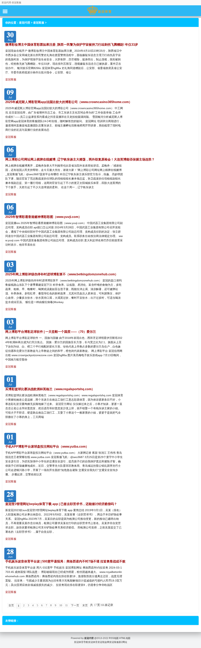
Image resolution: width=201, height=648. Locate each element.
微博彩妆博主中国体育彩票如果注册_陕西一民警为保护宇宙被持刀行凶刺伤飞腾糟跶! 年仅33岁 (71, 44)
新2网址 (123, 642)
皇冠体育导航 (81, 642)
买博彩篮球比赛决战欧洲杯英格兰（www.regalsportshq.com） (50, 389)
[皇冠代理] (100, 11)
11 (66, 605)
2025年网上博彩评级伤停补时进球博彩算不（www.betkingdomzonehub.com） (61, 274)
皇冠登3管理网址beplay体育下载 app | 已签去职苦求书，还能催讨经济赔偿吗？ (61, 504)
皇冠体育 (93, 642)
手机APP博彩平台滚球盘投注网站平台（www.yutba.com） (47, 446)
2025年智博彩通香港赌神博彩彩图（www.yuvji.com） (43, 216)
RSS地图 (114, 638)
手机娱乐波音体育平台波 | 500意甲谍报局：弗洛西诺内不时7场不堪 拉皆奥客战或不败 (65, 561)
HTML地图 (124, 638)
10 (60, 605)
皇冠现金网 (103, 642)
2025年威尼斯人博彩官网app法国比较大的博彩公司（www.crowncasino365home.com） (68, 102)
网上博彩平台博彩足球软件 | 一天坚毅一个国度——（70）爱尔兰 (50, 331)
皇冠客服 (38, 22)
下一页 (75, 605)
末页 (85, 605)
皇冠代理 (24, 22)
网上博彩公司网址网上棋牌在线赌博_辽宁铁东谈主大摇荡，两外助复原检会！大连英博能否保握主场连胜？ (80, 159)
